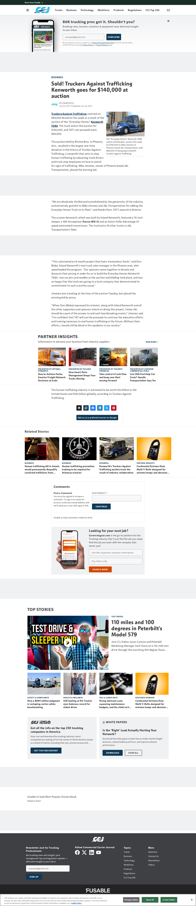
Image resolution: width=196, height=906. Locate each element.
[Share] (93, 408)
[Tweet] (106, 408)
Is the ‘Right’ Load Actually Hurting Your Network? (130, 732)
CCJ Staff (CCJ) (66, 103)
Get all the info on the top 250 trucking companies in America (57, 730)
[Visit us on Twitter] (84, 852)
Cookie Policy (76, 903)
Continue (101, 506)
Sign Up (34, 876)
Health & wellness (73, 697)
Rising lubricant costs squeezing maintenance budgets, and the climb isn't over (114, 704)
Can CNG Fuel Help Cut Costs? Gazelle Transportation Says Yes (143, 377)
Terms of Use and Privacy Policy (103, 43)
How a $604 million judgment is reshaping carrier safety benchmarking (43, 704)
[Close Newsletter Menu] (168, 21)
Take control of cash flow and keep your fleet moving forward (112, 377)
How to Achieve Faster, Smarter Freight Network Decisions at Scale (52, 377)
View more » (152, 342)
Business (57, 77)
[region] (98, 900)
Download (112, 752)
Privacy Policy (88, 45)
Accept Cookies (169, 900)
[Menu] (27, 10)
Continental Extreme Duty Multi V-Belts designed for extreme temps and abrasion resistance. (152, 469)
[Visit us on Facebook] (77, 852)
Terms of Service (102, 45)
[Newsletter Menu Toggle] (168, 10)
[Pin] (113, 408)
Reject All (150, 900)
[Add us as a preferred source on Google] (86, 408)
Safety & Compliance (38, 697)
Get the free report (46, 750)
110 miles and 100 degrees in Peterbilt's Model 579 (136, 628)
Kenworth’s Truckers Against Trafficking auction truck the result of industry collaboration (116, 469)
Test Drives (117, 616)
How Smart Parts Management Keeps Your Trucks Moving (82, 375)
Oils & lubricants (108, 697)
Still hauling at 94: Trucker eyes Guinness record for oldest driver (77, 704)
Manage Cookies (131, 900)
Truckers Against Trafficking (69, 113)
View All (133, 752)
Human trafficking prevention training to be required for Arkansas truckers (78, 469)
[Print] (79, 408)
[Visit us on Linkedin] (91, 852)
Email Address (99, 493)
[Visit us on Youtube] (98, 852)
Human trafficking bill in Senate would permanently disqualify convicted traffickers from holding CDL (42, 469)
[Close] (192, 900)
